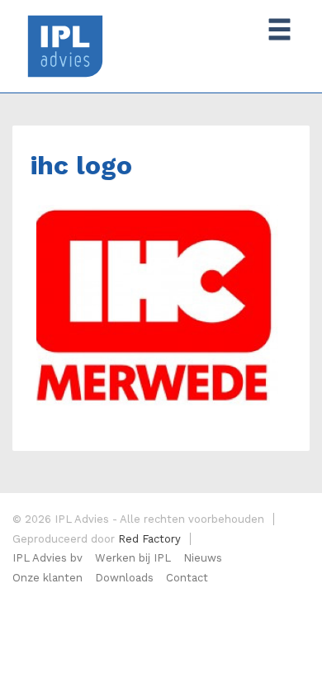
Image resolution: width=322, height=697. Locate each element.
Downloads (124, 577)
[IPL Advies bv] (65, 45)
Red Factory (149, 539)
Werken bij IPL (133, 557)
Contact (187, 577)
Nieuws (202, 557)
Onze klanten (47, 577)
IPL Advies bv (47, 557)
